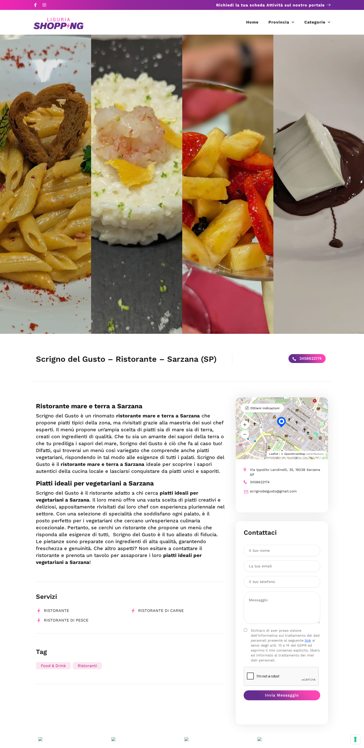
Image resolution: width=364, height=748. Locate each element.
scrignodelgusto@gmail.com (273, 491)
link (308, 640)
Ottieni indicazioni (265, 408)
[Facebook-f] (35, 5)
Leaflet (273, 454)
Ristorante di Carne (161, 610)
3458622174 (310, 358)
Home (252, 22)
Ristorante (56, 610)
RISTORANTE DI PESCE (66, 620)
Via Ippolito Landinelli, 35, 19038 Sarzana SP (285, 472)
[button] (245, 425)
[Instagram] (44, 5)
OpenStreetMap (294, 454)
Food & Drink (53, 665)
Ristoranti (87, 665)
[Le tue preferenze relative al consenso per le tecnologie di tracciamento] (355, 739)
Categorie (314, 22)
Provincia (278, 22)
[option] (45, 184)
